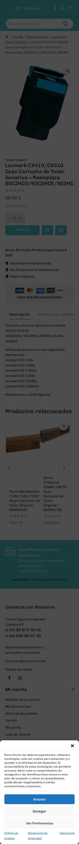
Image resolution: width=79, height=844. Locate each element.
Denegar (39, 811)
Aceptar (39, 799)
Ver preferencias (39, 823)
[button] (72, 746)
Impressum (67, 833)
